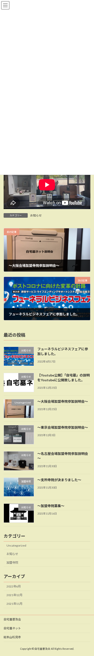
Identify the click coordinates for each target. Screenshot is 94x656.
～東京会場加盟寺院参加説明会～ (62, 427)
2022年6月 (14, 586)
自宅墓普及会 (12, 619)
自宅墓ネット (12, 628)
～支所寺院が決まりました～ (59, 480)
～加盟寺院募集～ (50, 506)
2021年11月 (14, 603)
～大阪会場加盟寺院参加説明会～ (62, 401)
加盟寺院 (12, 562)
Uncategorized (16, 545)
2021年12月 (14, 595)
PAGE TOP (86, 631)
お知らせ (36, 215)
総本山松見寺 (12, 637)
